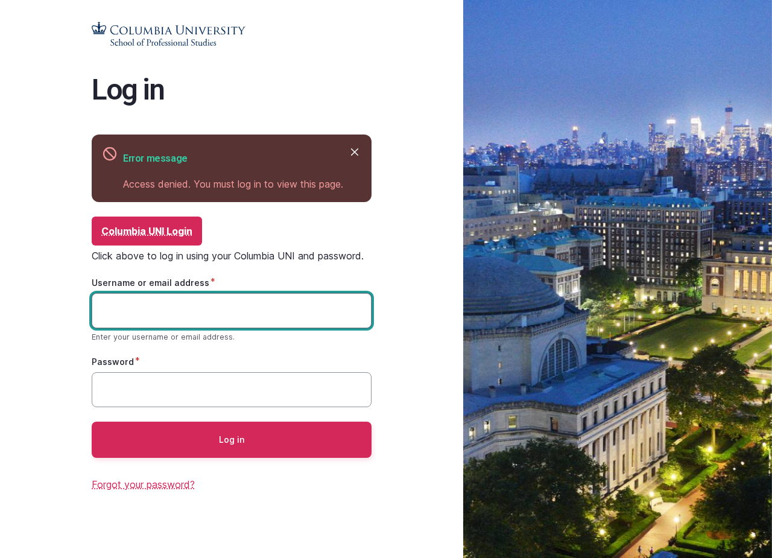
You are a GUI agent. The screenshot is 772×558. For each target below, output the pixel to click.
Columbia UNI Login (146, 231)
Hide (354, 151)
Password (113, 362)
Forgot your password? (143, 484)
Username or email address (150, 282)
